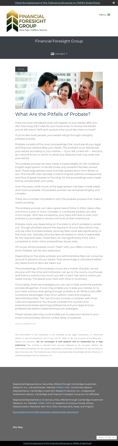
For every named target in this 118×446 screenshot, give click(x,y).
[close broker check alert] (113, 3)
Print (21, 69)
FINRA (59, 387)
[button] (104, 14)
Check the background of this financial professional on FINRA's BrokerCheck (57, 2)
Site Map (18, 427)
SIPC (67, 387)
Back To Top (105, 437)
